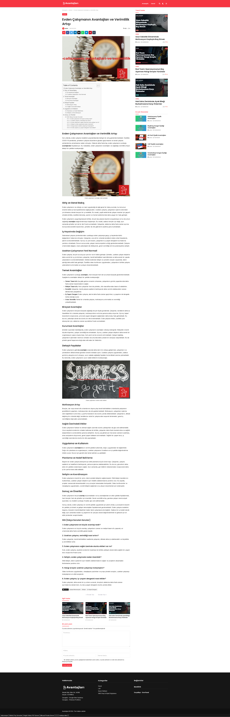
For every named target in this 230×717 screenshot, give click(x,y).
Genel (153, 3)
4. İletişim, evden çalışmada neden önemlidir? (81, 124)
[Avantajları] (70, 3)
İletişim (84, 589)
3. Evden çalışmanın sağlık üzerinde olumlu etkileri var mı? (84, 122)
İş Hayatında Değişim (73, 92)
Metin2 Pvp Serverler (15, 715)
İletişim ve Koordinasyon (74, 112)
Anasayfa (145, 3)
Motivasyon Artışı (72, 104)
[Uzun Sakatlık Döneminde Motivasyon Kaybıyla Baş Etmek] (72, 608)
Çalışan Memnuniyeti (75, 589)
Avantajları (65, 711)
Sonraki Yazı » (102, 594)
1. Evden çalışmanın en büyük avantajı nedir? (81, 118)
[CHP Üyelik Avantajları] (140, 146)
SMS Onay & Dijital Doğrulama (107, 693)
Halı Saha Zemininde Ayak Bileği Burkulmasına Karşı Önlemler (119, 616)
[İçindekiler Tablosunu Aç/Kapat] (97, 85)
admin (66, 28)
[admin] (63, 28)
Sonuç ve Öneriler (70, 115)
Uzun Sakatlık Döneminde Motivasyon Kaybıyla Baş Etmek (72, 616)
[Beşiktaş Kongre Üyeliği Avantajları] (140, 128)
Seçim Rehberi (102, 691)
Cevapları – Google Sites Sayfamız (72, 697)
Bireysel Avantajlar (72, 98)
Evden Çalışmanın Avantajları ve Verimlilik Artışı (78, 88)
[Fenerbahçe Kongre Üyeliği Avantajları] (140, 155)
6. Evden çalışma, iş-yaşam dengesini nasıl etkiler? (83, 127)
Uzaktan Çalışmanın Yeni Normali (76, 94)
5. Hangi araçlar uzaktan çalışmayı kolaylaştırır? (82, 126)
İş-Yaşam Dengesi (92, 589)
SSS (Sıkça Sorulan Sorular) (74, 117)
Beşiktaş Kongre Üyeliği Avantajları (156, 127)
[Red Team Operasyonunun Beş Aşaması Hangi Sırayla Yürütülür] (96, 608)
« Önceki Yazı (90, 594)
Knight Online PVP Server (31, 715)
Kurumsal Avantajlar (73, 100)
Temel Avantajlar (70, 96)
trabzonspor (4, 715)
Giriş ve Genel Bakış (71, 90)
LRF (99, 688)
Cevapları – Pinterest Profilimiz (71, 700)
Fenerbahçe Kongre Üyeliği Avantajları (157, 154)
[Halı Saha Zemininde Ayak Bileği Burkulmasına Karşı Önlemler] (119, 608)
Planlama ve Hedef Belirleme (75, 111)
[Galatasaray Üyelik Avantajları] (140, 119)
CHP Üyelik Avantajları (155, 144)
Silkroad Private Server (47, 715)
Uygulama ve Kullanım (71, 108)
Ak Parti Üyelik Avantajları (157, 135)
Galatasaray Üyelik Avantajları (154, 117)
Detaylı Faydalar (69, 102)
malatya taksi (63, 715)
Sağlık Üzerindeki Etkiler (74, 106)
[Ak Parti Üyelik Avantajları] (140, 137)
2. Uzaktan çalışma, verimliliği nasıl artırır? (80, 120)
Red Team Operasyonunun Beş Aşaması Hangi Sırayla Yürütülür (96, 616)
